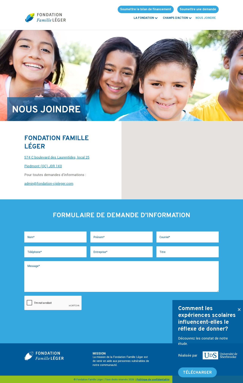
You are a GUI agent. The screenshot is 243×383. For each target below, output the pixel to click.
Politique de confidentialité (152, 379)
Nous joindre (206, 18)
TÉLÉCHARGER (197, 372)
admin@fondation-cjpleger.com (48, 183)
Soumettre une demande (198, 9)
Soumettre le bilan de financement (145, 9)
